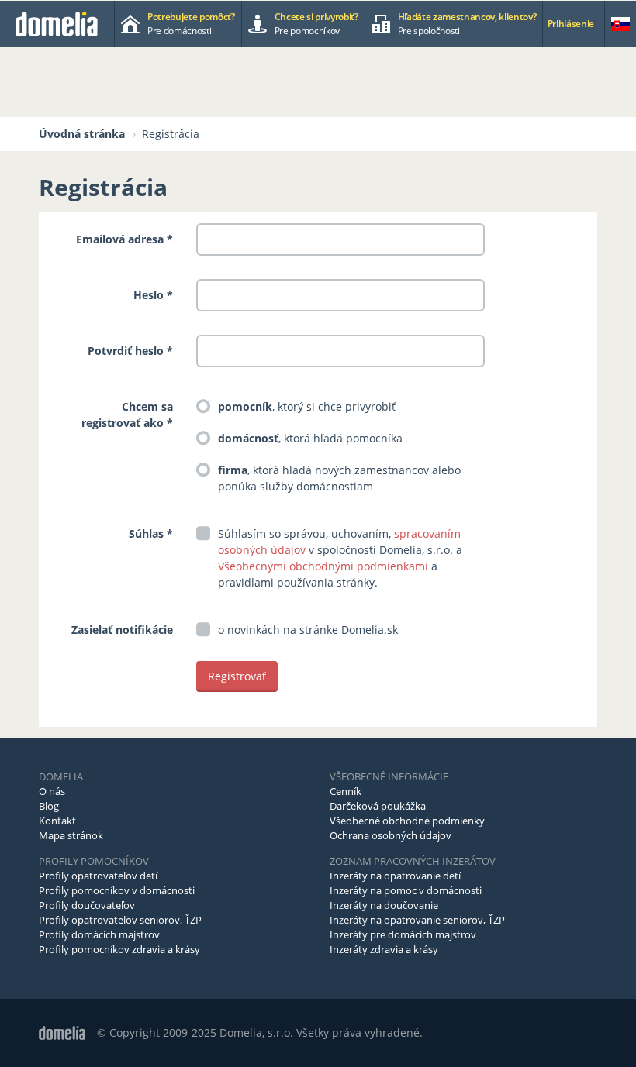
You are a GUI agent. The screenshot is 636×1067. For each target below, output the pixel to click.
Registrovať (237, 676)
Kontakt (57, 821)
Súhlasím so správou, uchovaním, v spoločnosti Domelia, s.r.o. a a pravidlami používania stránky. (340, 558)
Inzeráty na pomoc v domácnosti (406, 890)
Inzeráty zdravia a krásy (384, 949)
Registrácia (170, 133)
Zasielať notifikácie (122, 629)
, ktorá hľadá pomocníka (310, 438)
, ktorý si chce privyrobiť (307, 406)
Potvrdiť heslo (126, 350)
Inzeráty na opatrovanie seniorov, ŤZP (417, 920)
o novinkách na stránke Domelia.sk (308, 629)
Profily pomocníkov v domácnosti (117, 890)
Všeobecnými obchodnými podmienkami (323, 566)
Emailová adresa (120, 239)
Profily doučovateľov (87, 905)
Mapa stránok (71, 835)
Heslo (148, 294)
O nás (52, 791)
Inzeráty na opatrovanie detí (395, 876)
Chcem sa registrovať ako (127, 414)
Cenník (345, 791)
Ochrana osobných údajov (390, 835)
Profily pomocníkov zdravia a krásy (119, 949)
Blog (49, 806)
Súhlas (146, 533)
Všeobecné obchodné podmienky (407, 821)
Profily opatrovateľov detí (98, 876)
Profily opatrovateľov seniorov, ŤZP (120, 920)
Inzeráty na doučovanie (384, 905)
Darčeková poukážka (378, 806)
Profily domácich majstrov (99, 934)
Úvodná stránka (82, 133)
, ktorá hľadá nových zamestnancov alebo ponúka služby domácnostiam (339, 478)
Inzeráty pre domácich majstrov (403, 934)
